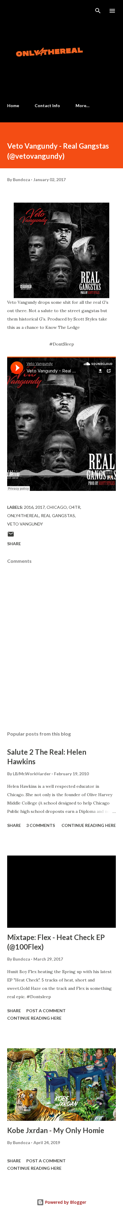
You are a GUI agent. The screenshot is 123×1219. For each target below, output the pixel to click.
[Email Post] (10, 536)
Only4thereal (23, 515)
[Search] (98, 10)
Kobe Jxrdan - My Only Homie (55, 1130)
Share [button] (14, 543)
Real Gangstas (58, 515)
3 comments (40, 825)
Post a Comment (46, 1010)
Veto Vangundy (25, 523)
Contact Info (47, 105)
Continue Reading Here (88, 825)
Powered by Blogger (65, 1202)
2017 (40, 507)
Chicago (57, 507)
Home (13, 105)
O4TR (74, 507)
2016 (28, 507)
